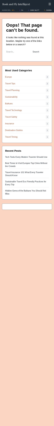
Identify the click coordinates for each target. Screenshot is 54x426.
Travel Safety (11, 117)
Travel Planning (12, 90)
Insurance (9, 124)
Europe (8, 77)
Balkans (9, 104)
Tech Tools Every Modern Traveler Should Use (26, 157)
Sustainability (11, 97)
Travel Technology (13, 110)
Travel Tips (10, 84)
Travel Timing (11, 137)
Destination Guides (14, 130)
